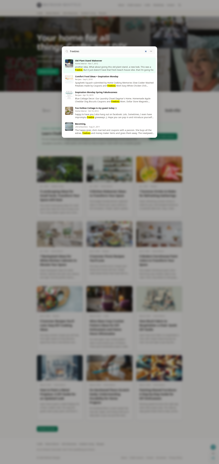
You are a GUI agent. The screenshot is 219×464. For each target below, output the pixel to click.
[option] (109, 65)
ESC (151, 51)
